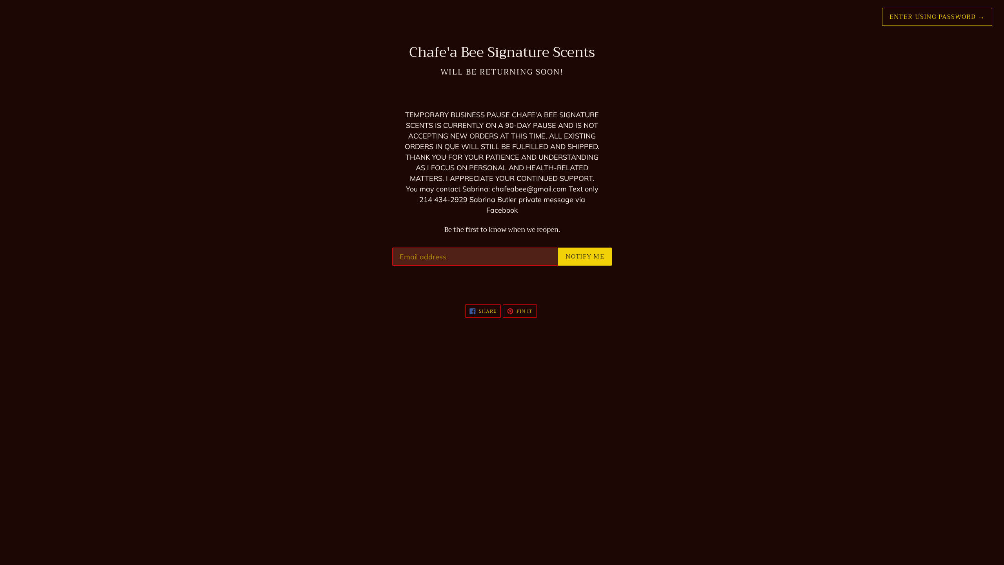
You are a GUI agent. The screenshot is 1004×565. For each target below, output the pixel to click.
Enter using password (937, 16)
